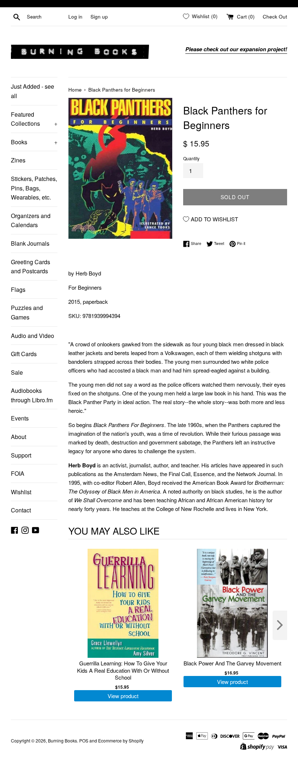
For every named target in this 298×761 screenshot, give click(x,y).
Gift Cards (24, 354)
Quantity (191, 158)
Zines (18, 160)
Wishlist (21, 492)
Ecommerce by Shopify (121, 740)
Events (20, 418)
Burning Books (62, 740)
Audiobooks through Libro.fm (32, 395)
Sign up (99, 16)
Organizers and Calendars (31, 220)
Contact (21, 510)
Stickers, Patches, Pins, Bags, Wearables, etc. (34, 187)
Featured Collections (34, 119)
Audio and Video (32, 335)
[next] (280, 625)
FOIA (17, 473)
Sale (17, 372)
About (18, 436)
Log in (75, 16)
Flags (18, 289)
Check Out (275, 16)
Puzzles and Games (27, 312)
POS (83, 740)
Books (34, 142)
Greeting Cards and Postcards (30, 266)
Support (21, 455)
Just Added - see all (32, 91)
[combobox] (46, 16)
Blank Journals (30, 243)
